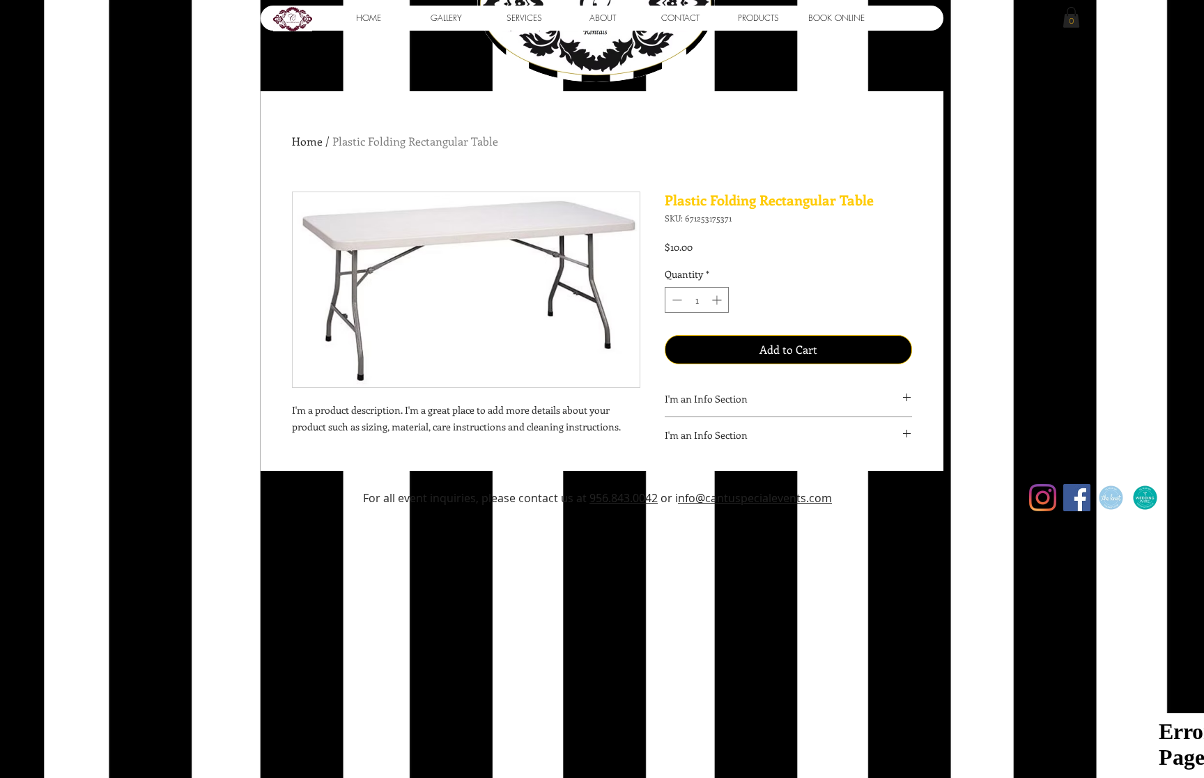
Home (307, 141)
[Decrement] (675, 300)
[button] (446, 18)
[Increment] (718, 300)
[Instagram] (1042, 497)
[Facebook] (1076, 497)
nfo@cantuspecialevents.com (755, 498)
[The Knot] (1111, 497)
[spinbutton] (696, 300)
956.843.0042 (623, 498)
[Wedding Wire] (1145, 497)
